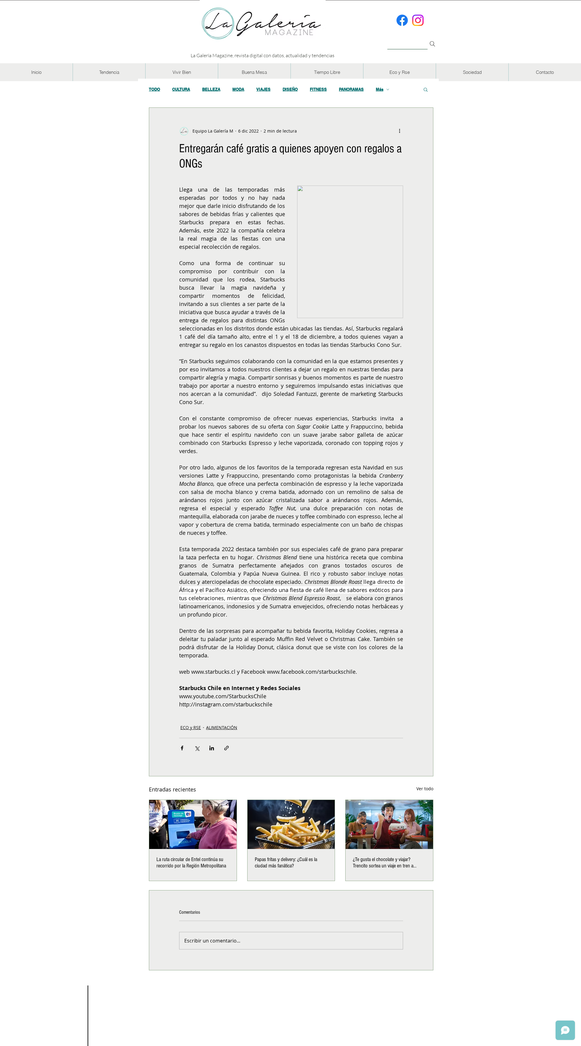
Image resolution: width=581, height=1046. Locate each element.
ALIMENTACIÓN (221, 727)
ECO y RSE (190, 727)
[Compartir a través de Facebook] (182, 748)
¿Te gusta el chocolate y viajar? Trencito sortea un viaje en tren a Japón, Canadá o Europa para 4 (383, 862)
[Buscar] (407, 40)
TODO (154, 89)
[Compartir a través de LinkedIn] (212, 748)
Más (379, 89)
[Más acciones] (399, 130)
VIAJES (263, 89)
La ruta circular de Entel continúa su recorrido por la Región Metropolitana (191, 862)
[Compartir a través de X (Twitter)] (197, 748)
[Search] (432, 44)
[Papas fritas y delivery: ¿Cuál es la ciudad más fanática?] (291, 824)
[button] (109, 72)
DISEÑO (290, 89)
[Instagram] (417, 20)
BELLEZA (211, 89)
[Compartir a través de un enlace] (226, 748)
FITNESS (318, 89)
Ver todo (424, 788)
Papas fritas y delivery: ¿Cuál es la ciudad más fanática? (286, 862)
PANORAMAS (351, 89)
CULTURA (181, 89)
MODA (238, 89)
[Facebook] (402, 20)
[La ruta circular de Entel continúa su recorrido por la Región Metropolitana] (193, 824)
